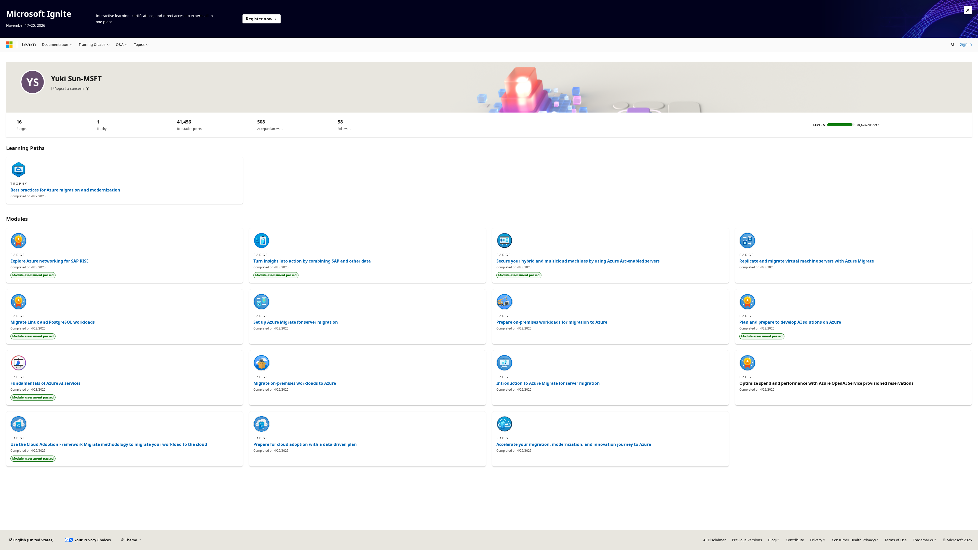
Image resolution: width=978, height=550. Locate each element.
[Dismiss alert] (968, 10)
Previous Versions (747, 540)
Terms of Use (896, 540)
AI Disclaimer (714, 540)
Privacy (816, 540)
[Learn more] (87, 89)
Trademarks (923, 540)
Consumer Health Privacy (853, 540)
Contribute (795, 540)
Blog (772, 540)
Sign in (966, 44)
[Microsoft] (9, 44)
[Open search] (953, 44)
